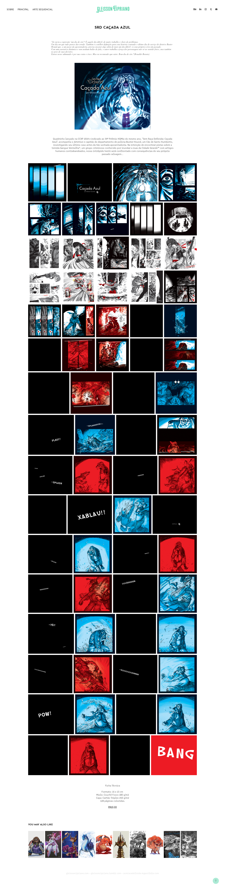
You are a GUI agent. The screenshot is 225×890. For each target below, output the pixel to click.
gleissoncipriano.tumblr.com (106, 873)
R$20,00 (112, 806)
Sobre (10, 9)
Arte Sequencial (42, 9)
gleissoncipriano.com (77, 873)
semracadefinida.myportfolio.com (141, 873)
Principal (23, 9)
